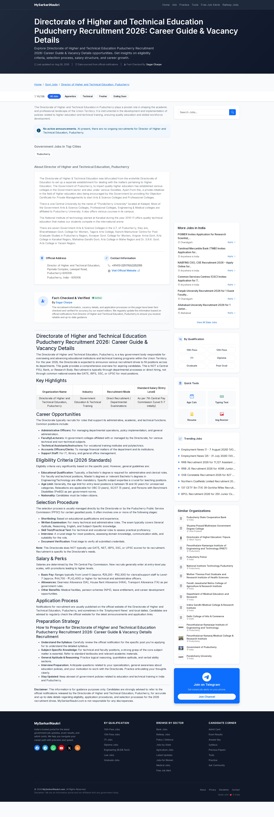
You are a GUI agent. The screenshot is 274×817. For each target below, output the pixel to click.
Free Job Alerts (210, 4)
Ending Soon (120, 96)
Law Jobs (109, 755)
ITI (191, 358)
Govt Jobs (51, 84)
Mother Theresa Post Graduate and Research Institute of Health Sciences (208, 576)
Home (166, 4)
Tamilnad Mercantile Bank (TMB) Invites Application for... (201, 250)
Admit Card (214, 729)
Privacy (212, 789)
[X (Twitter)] (69, 748)
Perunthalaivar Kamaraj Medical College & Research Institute (210, 637)
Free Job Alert (163, 770)
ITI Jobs (108, 739)
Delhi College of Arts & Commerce (205, 616)
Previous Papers (217, 749)
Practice (184, 4)
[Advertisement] (207, 170)
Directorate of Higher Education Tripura (208, 537)
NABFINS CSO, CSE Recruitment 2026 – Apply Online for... (205, 264)
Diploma (221, 358)
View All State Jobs (207, 322)
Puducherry (43, 154)
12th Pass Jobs (112, 734)
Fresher (103, 96)
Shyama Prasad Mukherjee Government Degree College (209, 527)
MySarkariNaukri (46, 5)
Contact (236, 789)
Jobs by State (163, 744)
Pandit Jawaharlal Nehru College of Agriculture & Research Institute (207, 584)
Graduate (192, 365)
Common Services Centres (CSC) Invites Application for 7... (202, 278)
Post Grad (221, 365)
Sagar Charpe (64, 302)
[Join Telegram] (45, 748)
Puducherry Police (197, 557)
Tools (195, 4)
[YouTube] (61, 748)
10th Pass (192, 350)
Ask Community (217, 765)
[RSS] (77, 748)
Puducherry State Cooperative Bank (206, 517)
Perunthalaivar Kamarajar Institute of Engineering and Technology (207, 626)
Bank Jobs (161, 729)
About (203, 789)
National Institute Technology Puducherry (210, 565)
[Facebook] (37, 748)
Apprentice (70, 96)
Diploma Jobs (111, 744)
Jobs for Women (164, 760)
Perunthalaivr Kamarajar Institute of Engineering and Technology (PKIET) (207, 547)
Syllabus (213, 744)
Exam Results (215, 734)
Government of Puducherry (202, 647)
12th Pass (221, 350)
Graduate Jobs (111, 760)
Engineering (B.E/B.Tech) (117, 749)
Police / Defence (164, 739)
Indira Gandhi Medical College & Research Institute (210, 606)
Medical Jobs (163, 765)
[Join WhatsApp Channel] (53, 748)
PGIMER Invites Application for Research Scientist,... (202, 236)
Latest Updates (164, 755)
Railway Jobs (230, 4)
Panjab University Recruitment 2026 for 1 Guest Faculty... (206, 292)
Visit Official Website (124, 270)
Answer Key (215, 739)
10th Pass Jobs (112, 729)
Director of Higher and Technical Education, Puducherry (95, 84)
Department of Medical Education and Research (208, 595)
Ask (174, 4)
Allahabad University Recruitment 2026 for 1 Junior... (204, 306)
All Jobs (54, 96)
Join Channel (207, 696)
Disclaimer (224, 789)
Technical (88, 96)
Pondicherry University (199, 656)
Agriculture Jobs (164, 749)
